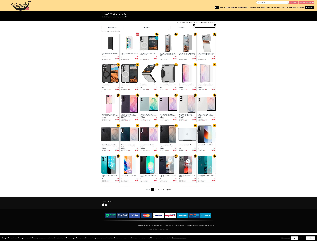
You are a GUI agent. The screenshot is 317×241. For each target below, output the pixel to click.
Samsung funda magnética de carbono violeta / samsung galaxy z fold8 (148, 145)
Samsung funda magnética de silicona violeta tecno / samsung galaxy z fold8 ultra (128, 115)
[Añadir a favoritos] (118, 57)
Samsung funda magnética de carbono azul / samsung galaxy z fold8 (128, 145)
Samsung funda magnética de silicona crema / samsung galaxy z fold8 (205, 115)
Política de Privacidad (192, 225)
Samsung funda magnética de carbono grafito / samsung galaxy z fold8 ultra (168, 145)
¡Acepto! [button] (294, 238)
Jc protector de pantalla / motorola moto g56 (168, 176)
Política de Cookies (204, 225)
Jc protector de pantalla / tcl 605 (128, 175)
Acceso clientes (294, 2)
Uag (141, 56)
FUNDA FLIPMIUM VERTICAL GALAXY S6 (110, 54)
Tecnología (300, 7)
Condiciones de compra (157, 225)
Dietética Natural (290, 7)
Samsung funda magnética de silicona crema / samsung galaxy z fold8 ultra (186, 115)
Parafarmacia (261, 7)
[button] (147, 27)
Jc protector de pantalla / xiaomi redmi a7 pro (205, 145)
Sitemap (212, 225)
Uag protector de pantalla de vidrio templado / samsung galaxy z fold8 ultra (168, 54)
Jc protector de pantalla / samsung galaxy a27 (148, 176)
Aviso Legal (147, 225)
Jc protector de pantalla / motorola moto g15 (187, 176)
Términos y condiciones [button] (179, 238)
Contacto (140, 225)
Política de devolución (180, 225)
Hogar (221, 7)
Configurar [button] (311, 238)
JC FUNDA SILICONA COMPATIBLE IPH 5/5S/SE (129, 54)
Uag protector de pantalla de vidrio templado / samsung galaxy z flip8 (206, 54)
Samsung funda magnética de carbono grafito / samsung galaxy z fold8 (110, 145)
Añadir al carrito (110, 62)
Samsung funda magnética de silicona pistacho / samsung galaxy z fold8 (149, 115)
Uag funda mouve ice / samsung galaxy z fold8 (148, 54)
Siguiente (168, 189)
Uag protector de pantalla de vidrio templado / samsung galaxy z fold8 (187, 54)
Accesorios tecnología (195, 22)
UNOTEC (103, 56)
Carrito (310, 7)
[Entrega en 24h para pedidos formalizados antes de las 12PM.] (156, 34)
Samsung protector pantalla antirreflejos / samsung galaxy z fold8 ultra (186, 84)
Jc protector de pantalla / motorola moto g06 (206, 176)
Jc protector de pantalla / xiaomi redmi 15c (109, 176)
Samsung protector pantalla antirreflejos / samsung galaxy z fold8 (205, 84)
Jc (121, 56)
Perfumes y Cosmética (230, 7)
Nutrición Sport (279, 7)
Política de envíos (169, 225)
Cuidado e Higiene (243, 7)
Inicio (216, 7)
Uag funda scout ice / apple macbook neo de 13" (185, 145)
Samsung (181, 87)
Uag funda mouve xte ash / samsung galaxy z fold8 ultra (110, 84)
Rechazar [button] (302, 238)
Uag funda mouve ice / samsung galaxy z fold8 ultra (128, 84)
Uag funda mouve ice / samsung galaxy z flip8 (148, 84)
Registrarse (302, 2)
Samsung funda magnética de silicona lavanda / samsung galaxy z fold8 (167, 115)
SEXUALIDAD (253, 7)
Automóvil (270, 7)
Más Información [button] (285, 238)
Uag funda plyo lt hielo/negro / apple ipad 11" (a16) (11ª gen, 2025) (168, 84)
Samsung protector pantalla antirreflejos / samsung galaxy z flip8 (110, 115)
